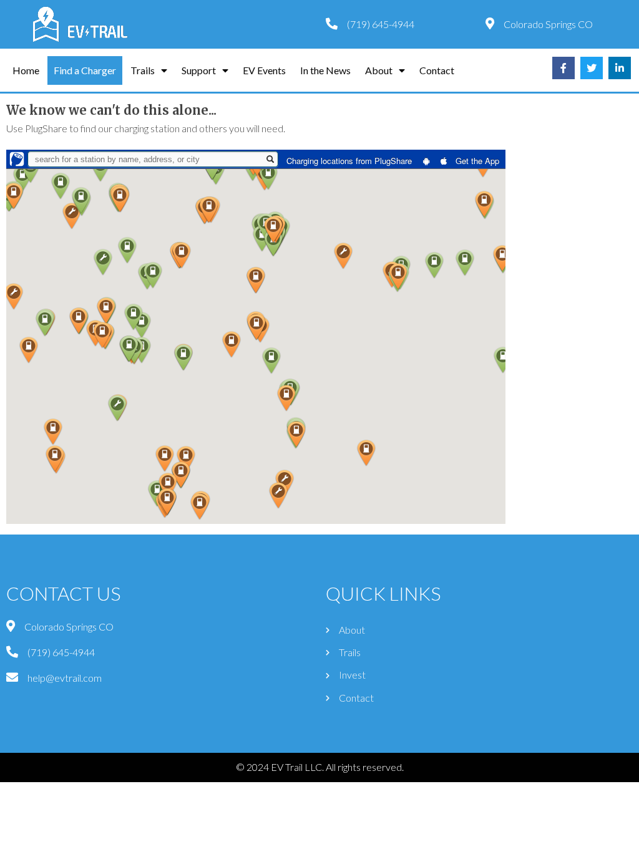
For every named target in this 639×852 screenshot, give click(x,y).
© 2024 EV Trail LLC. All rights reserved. (320, 767)
